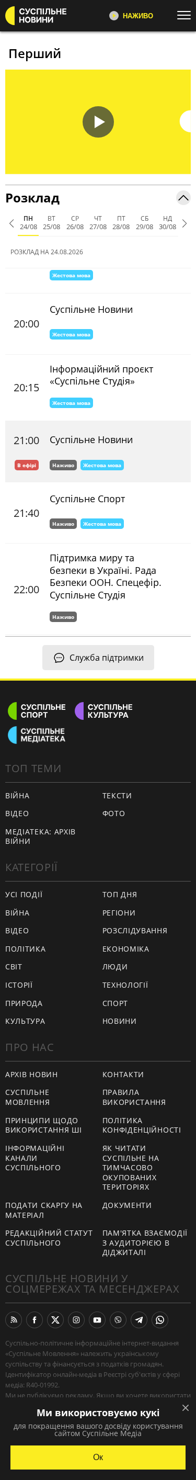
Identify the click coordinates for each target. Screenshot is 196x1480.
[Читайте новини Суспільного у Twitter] (55, 1320)
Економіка (125, 949)
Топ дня (119, 894)
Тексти (117, 795)
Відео (17, 813)
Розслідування (135, 930)
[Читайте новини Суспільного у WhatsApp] (160, 1320)
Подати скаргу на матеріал (44, 1210)
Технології (125, 985)
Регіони (119, 913)
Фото (113, 813)
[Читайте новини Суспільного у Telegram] (139, 1320)
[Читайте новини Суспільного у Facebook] (34, 1320)
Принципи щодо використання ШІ (43, 1125)
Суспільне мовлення (27, 1097)
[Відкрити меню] (186, 15)
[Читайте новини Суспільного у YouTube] (97, 1320)
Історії (19, 985)
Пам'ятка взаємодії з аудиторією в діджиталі (145, 1242)
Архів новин (31, 1074)
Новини (119, 1021)
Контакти (123, 1074)
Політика (25, 949)
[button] (98, 122)
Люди (115, 966)
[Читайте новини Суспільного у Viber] (118, 1320)
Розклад (32, 197)
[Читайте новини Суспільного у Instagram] (76, 1320)
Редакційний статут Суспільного (49, 1238)
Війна (17, 795)
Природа (24, 1003)
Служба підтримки (107, 657)
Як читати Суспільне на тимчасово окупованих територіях (130, 1167)
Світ (13, 966)
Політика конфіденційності (141, 1125)
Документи (127, 1205)
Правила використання (134, 1097)
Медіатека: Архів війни (40, 836)
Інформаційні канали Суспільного (34, 1157)
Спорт (115, 1003)
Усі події (23, 894)
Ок (98, 1457)
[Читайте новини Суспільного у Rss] (13, 1320)
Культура (25, 1021)
